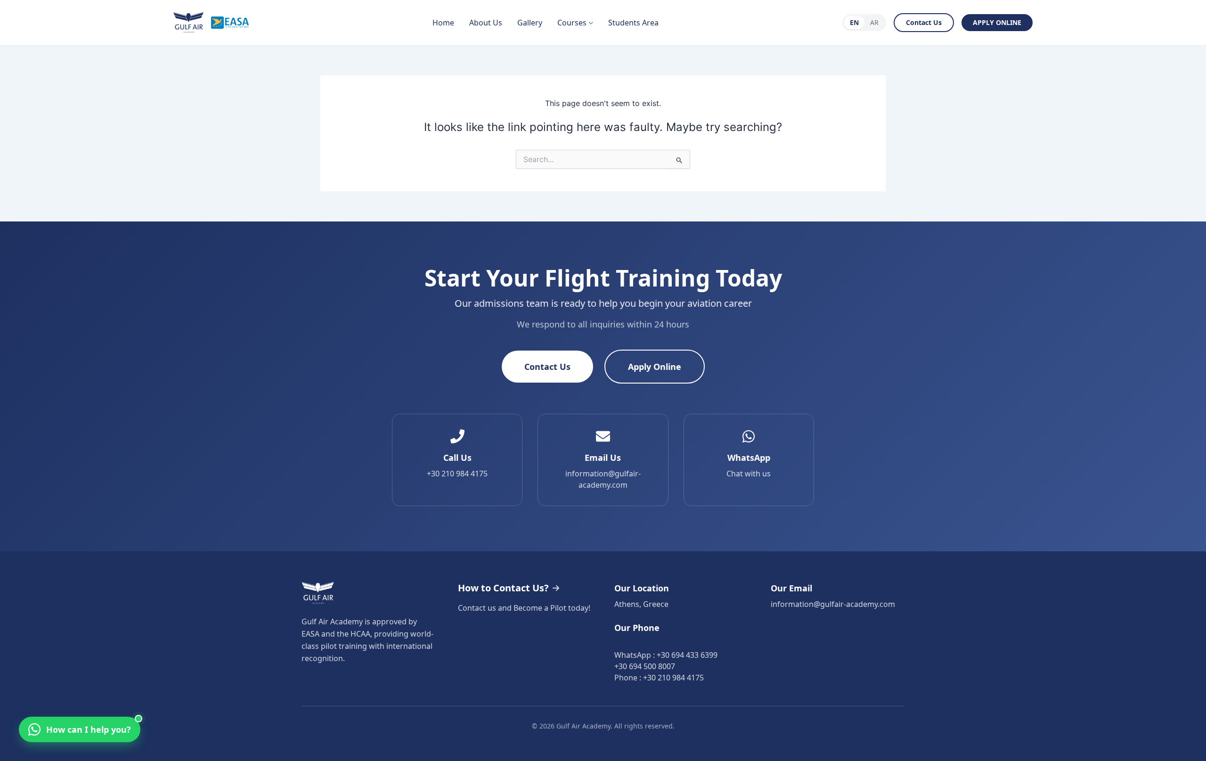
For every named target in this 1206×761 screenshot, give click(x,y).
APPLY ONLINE (997, 22)
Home (443, 22)
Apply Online (654, 366)
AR (874, 22)
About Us (485, 22)
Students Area (633, 22)
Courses (572, 22)
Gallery (529, 22)
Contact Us (924, 22)
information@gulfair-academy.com (833, 604)
